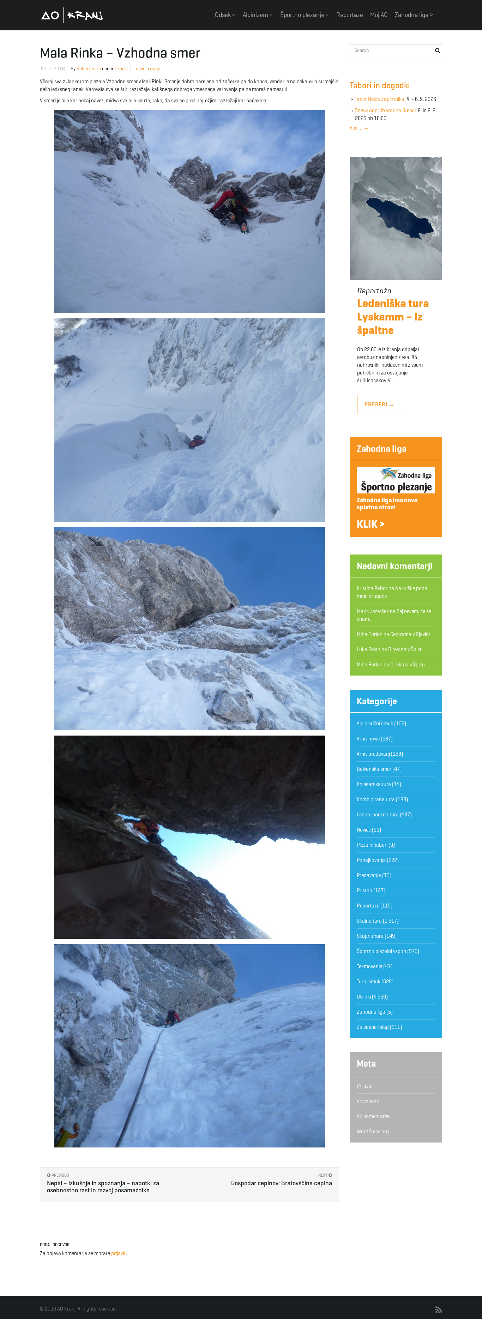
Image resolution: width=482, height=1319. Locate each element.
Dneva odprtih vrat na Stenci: (386, 110)
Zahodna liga (381, 448)
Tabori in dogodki (380, 85)
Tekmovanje (369, 966)
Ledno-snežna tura (378, 814)
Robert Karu (89, 69)
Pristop (364, 890)
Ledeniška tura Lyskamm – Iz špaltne (393, 316)
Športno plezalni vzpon (381, 951)
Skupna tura (370, 936)
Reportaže (349, 15)
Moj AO (379, 15)
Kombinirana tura (376, 799)
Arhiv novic (368, 739)
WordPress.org (373, 1131)
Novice (364, 830)
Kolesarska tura (374, 784)
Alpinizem (256, 15)
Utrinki (121, 69)
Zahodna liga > (414, 15)
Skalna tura (369, 921)
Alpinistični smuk (375, 723)
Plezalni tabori (372, 845)
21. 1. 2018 (53, 69)
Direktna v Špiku (405, 649)
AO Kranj (72, 15)
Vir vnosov (368, 1101)
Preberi (379, 404)
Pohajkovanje (371, 860)
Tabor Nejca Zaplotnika (379, 99)
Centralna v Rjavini (410, 634)
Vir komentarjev (373, 1116)
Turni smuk (368, 981)
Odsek (223, 15)
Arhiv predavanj (373, 754)
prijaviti (119, 1253)
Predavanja (369, 875)
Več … (359, 128)
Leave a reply (146, 69)
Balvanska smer (374, 769)
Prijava (364, 1086)
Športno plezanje (303, 15)
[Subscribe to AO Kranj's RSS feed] (438, 1310)
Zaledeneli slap (373, 1027)
